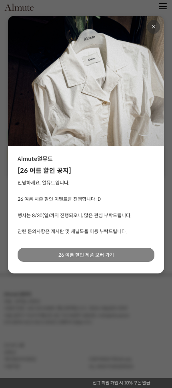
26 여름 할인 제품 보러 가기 (86, 255)
